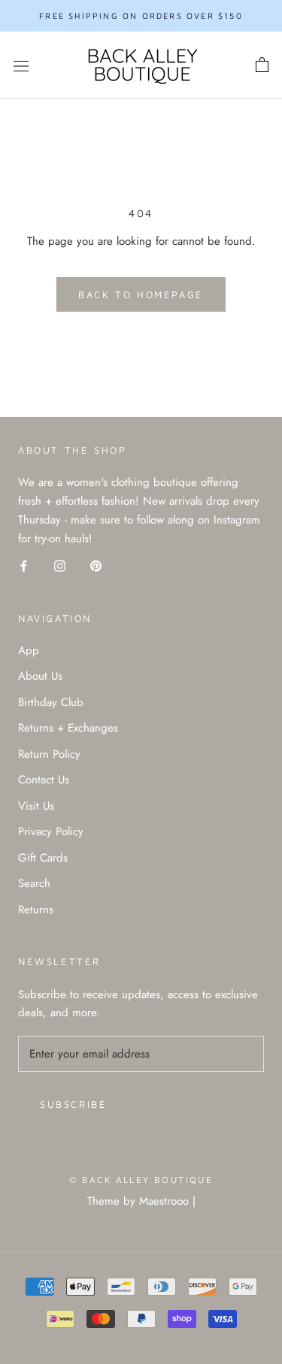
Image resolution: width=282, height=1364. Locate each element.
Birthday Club (50, 702)
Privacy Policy (50, 831)
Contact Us (43, 779)
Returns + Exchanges (68, 728)
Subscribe (73, 1104)
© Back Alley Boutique (141, 1179)
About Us (40, 676)
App (28, 650)
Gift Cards (43, 857)
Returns (35, 909)
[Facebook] (23, 565)
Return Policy (49, 754)
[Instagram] (59, 565)
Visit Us (36, 806)
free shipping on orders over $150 (141, 15)
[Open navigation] (21, 65)
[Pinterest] (96, 565)
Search (34, 883)
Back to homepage (141, 294)
